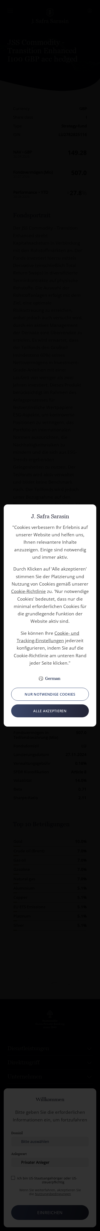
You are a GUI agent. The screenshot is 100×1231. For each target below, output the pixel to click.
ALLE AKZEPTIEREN (50, 711)
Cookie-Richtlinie (28, 591)
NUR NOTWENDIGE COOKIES (50, 694)
